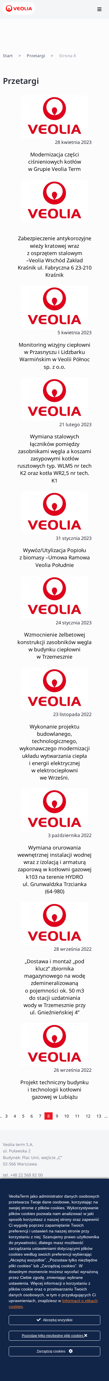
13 (99, 1116)
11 (77, 1116)
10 (66, 1116)
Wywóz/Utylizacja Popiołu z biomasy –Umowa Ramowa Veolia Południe (54, 557)
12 (88, 1116)
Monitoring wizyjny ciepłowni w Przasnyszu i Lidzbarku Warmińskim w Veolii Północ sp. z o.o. (54, 355)
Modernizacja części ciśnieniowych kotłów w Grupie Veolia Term (54, 161)
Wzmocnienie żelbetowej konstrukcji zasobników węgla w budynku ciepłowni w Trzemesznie (54, 645)
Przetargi (36, 55)
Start (8, 55)
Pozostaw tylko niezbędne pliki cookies (53, 1336)
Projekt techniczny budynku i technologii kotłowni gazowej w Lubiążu (54, 1089)
